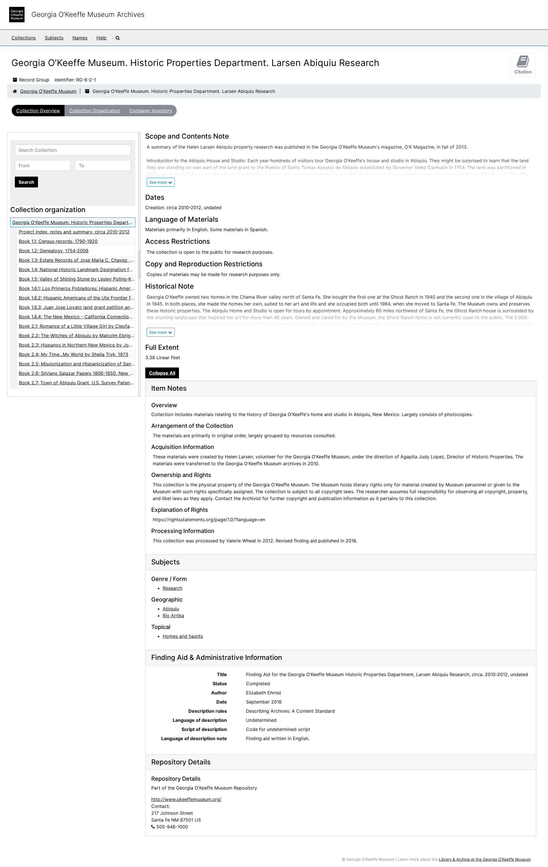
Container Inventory (150, 110)
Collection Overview (38, 110)
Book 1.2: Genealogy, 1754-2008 (53, 250)
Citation (523, 72)
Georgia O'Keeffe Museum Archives (87, 14)
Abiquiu (171, 609)
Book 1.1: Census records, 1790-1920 (58, 241)
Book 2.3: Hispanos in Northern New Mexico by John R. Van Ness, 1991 (96, 345)
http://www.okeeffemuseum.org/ (186, 799)
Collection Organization (94, 110)
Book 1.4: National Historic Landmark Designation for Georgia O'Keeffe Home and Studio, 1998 (121, 269)
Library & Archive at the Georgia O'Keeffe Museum (485, 859)
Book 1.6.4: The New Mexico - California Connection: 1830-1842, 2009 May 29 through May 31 (121, 316)
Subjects (54, 38)
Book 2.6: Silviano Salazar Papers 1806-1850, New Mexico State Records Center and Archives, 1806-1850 (133, 373)
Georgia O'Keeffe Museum (48, 91)
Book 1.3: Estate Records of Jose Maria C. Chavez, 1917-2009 (85, 260)
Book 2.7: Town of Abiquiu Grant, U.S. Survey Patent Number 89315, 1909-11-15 (105, 382)
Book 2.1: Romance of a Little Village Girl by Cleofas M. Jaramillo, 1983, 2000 (103, 326)
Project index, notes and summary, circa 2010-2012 (74, 232)
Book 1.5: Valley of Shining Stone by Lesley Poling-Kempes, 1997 (88, 279)
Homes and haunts (183, 636)
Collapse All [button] (162, 373)
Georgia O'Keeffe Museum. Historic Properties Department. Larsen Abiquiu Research (103, 222)
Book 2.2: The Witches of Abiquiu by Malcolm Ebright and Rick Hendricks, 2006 (105, 335)
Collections (23, 38)
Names (79, 38)
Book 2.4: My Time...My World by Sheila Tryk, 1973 (73, 354)
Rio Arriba (173, 615)
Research (172, 588)
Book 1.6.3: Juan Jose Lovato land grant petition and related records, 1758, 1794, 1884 (112, 307)
